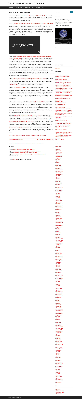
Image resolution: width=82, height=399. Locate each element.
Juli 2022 (58, 210)
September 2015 (59, 331)
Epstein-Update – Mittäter (61, 129)
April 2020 (58, 250)
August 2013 (58, 367)
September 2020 (59, 243)
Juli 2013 (58, 369)
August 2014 (58, 350)
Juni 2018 (58, 282)
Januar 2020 (58, 254)
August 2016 (58, 315)
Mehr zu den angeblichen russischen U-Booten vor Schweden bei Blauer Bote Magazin (27, 135)
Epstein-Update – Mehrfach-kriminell (63, 86)
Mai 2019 (58, 266)
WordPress (14, 397)
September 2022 (59, 207)
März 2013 (58, 375)
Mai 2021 (58, 231)
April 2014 (58, 356)
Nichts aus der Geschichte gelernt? (37, 101)
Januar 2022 (58, 219)
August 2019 (58, 262)
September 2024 (59, 174)
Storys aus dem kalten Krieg (20, 87)
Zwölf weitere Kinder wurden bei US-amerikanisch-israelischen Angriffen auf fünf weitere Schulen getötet (63, 96)
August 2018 (58, 279)
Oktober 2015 (59, 329)
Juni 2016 (58, 318)
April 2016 (58, 320)
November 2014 (59, 345)
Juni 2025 (58, 161)
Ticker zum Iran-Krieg (60, 104)
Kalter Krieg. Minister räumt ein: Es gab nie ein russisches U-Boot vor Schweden (29, 78)
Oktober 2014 (59, 347)
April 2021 (58, 232)
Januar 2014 (58, 360)
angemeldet (15, 159)
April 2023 (58, 197)
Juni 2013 (58, 370)
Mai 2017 (58, 301)
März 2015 (58, 339)
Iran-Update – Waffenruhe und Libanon (63, 83)
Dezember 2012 (59, 379)
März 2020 (58, 251)
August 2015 (58, 332)
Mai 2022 (58, 213)
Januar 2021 (58, 237)
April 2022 (58, 215)
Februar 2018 (59, 288)
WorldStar (19, 397)
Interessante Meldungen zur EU (17, 139)
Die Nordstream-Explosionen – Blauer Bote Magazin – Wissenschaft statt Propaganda (29, 154)
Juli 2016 (58, 316)
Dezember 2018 (59, 273)
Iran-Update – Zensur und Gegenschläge (64, 91)
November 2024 (59, 171)
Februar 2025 (59, 166)
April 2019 (58, 268)
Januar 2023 (58, 202)
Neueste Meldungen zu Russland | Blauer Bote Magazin (24, 149)
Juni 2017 (58, 300)
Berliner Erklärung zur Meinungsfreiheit (63, 82)
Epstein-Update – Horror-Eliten (62, 133)
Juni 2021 (58, 230)
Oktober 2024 (59, 172)
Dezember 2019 (59, 256)
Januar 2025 (58, 168)
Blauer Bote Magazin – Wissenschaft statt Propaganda (26, 3)
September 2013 (59, 366)
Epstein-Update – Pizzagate (61, 130)
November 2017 (59, 293)
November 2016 (59, 310)
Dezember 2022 (59, 203)
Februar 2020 (59, 253)
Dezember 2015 (59, 326)
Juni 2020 (58, 247)
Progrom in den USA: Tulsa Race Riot (44, 139)
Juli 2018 (58, 281)
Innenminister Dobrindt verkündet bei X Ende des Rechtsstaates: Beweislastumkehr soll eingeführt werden (63, 113)
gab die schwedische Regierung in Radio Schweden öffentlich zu (33, 15)
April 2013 (58, 373)
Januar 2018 (58, 290)
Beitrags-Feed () (60, 390)
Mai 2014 (58, 354)
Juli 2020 (58, 246)
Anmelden (58, 389)
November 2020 (59, 240)
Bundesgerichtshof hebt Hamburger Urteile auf (19, 7)
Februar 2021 (59, 235)
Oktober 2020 (59, 241)
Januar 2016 (58, 325)
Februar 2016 (59, 323)
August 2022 (58, 209)
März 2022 (58, 216)
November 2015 (59, 328)
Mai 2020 (58, 249)
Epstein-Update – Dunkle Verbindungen (64, 132)
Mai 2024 (58, 178)
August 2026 (58, 146)
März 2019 (58, 269)
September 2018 (59, 278)
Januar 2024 (58, 184)
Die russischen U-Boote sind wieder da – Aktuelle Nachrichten (25, 152)
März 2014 (58, 357)
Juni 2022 (58, 212)
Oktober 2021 (59, 224)
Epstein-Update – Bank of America (63, 80)
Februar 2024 (59, 183)
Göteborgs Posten (13, 84)
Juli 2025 (58, 159)
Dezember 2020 (59, 238)
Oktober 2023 (59, 188)
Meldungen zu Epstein (60, 107)
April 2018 (58, 285)
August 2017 (58, 297)
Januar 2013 (58, 378)
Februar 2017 (59, 306)
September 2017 (59, 296)
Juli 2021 (58, 228)
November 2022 (59, 205)
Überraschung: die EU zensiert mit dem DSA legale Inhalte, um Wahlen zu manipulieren (63, 137)
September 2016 (59, 313)
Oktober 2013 (59, 364)
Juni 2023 (58, 194)
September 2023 (59, 190)
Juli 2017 (58, 298)
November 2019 (59, 257)
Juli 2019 (58, 263)
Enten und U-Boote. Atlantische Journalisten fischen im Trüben (27, 115)
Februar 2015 (59, 341)
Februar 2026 (59, 152)
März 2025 (58, 165)
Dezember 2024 (59, 169)
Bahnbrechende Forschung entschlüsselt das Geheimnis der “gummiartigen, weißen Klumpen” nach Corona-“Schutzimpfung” (63, 123)
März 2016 (58, 322)
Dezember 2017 (59, 291)
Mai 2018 (58, 284)
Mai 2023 (58, 196)
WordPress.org (59, 393)
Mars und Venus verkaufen (61, 79)
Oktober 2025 (59, 156)
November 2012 (59, 381)
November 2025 (59, 155)
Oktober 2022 (59, 206)
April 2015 (58, 338)
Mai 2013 (58, 372)
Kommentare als (60, 392)
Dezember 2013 (59, 362)
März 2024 (58, 181)
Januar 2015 (58, 342)
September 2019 (59, 260)
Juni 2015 (58, 335)
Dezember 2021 (59, 221)
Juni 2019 (58, 265)
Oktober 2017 (59, 294)
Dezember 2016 (59, 309)
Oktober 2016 (59, 312)
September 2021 (59, 225)
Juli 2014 (58, 351)
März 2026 (58, 150)
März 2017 (58, 304)
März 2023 (58, 199)
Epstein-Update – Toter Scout (62, 75)
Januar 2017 (58, 307)
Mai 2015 (58, 337)
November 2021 (59, 222)
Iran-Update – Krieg (60, 105)
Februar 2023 (59, 200)
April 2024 (58, 180)
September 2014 (59, 348)
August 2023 (58, 191)
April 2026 (58, 149)
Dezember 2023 (59, 185)
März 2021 (58, 234)
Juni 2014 (58, 353)
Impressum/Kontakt (36, 7)
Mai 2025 (58, 162)
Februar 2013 (59, 376)
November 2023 (59, 187)
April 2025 (58, 163)
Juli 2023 (58, 193)
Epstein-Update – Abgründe (61, 120)
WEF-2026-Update (60, 139)
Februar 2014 (59, 359)
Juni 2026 (58, 147)
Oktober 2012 (59, 382)
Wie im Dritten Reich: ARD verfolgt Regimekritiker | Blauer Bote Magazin (27, 151)
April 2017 (58, 303)
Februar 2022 (59, 218)
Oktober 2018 (59, 276)
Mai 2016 (58, 319)
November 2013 (59, 363)
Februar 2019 (59, 271)
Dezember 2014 (59, 344)
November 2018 (59, 275)
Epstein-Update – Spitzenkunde (62, 119)
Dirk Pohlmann (22, 127)
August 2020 (58, 244)
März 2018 (58, 287)
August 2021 (58, 227)
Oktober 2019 (59, 259)
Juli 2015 (58, 334)
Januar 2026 (58, 153)
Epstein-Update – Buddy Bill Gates (63, 85)
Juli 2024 (58, 175)
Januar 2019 (58, 272)
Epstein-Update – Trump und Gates (63, 92)
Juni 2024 (58, 177)
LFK (43, 7)
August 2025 (58, 158)
